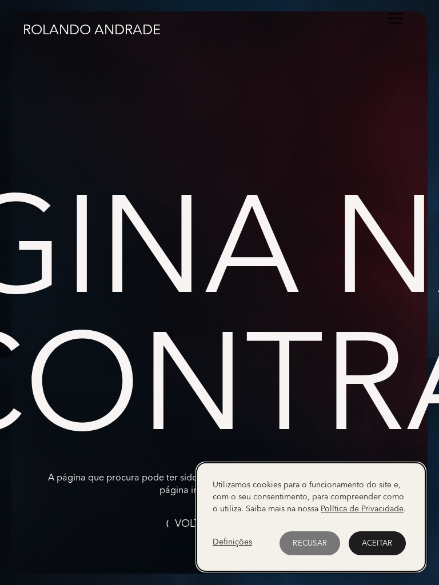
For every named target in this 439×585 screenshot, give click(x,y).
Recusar (310, 542)
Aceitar (377, 542)
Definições (232, 541)
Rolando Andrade (92, 29)
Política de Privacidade (362, 508)
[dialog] (311, 517)
